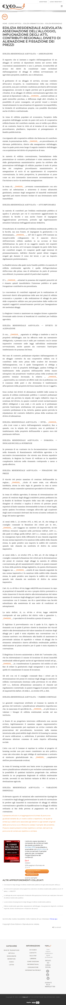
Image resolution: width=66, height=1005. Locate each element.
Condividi (57, 927)
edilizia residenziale (53, 23)
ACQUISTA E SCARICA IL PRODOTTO (34, 871)
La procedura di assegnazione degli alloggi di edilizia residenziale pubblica (27, 902)
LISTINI (11, 964)
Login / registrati (56, 1)
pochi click (41, 849)
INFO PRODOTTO (32, 874)
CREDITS (33, 1000)
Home (5, 23)
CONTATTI (32, 953)
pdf (27, 860)
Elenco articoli (15, 23)
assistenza (43, 1)
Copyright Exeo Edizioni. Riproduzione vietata (21, 924)
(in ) (34, 846)
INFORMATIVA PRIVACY (33, 970)
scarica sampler (31, 878)
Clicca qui (53, 919)
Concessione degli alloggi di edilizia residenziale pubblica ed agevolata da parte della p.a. (32, 885)
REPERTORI (11, 959)
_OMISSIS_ (34, 96)
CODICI (27, 863)
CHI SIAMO (33, 950)
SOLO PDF (33, 956)
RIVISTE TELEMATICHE (11, 950)
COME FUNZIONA (33, 961)
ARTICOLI (11, 953)
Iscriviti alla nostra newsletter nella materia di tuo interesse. (26, 919)
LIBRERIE (33, 958)
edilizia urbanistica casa (33, 23)
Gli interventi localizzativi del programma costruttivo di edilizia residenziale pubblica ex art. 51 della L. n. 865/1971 (33, 890)
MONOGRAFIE (11, 956)
